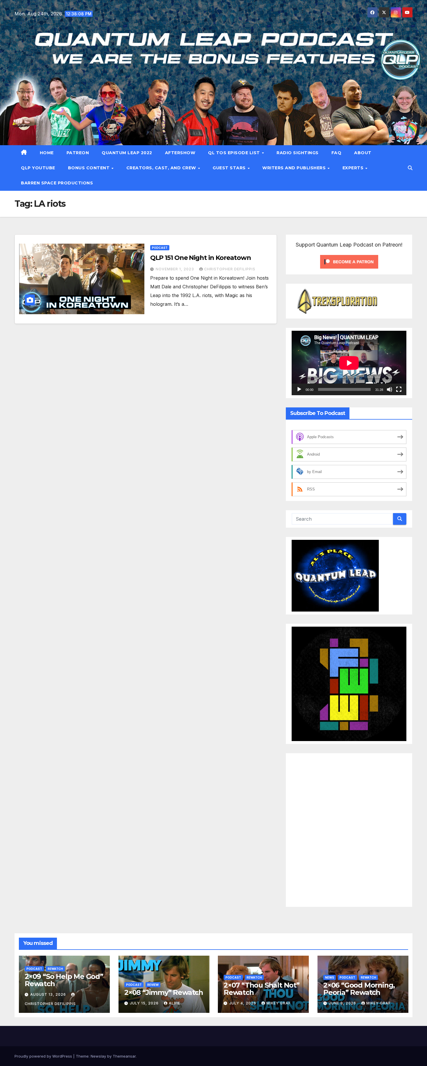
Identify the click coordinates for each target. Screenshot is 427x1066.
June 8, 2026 (343, 1003)
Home (47, 152)
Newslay (98, 1056)
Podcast (160, 247)
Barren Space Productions (57, 183)
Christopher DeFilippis (229, 269)
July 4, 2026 (243, 1003)
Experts (353, 167)
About (363, 152)
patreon (78, 152)
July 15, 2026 (145, 1003)
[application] (349, 363)
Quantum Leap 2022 (127, 152)
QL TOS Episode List (234, 152)
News (329, 977)
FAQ (336, 152)
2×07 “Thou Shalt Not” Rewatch (261, 989)
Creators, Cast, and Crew (162, 167)
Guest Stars (230, 167)
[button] (410, 168)
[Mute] (389, 389)
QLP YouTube (38, 167)
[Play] (299, 389)
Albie (174, 1003)
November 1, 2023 (175, 269)
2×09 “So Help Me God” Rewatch (64, 980)
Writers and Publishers (294, 167)
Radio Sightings (298, 152)
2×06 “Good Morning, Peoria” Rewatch (359, 989)
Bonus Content (89, 167)
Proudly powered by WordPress (44, 1056)
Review (153, 984)
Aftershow (180, 152)
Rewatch (55, 968)
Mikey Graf (278, 1003)
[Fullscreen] (399, 389)
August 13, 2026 (48, 994)
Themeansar (124, 1056)
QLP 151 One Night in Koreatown (200, 258)
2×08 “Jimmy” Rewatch (163, 992)
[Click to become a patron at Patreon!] (349, 261)
